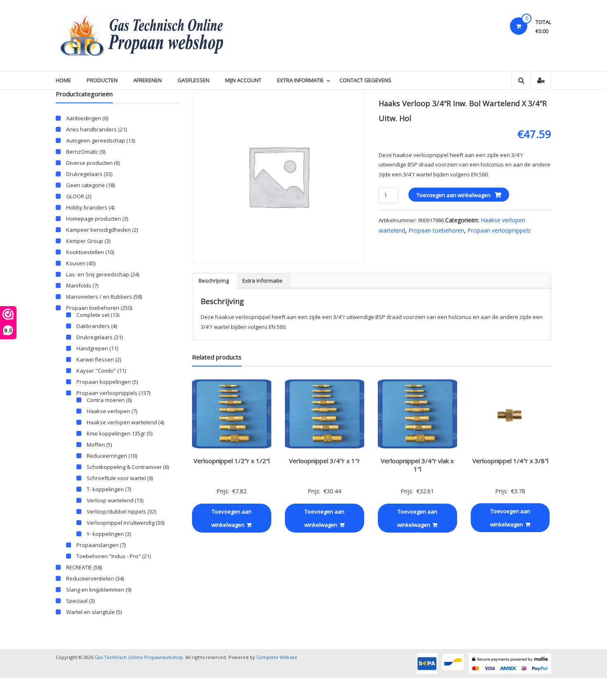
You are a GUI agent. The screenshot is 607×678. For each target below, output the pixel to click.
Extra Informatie (300, 80)
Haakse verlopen (108, 411)
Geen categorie (85, 185)
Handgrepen (92, 348)
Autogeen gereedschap (95, 140)
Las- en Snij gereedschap (97, 274)
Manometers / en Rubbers (99, 296)
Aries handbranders (91, 129)
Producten (102, 80)
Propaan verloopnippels (499, 230)
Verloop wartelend (110, 500)
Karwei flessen (95, 359)
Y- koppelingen (105, 534)
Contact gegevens (365, 80)
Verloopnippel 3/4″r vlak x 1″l (417, 465)
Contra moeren (106, 400)
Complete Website (276, 657)
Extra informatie (262, 280)
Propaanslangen (97, 545)
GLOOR (75, 196)
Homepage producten (93, 218)
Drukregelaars (84, 174)
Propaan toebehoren (436, 230)
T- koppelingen (105, 489)
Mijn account (243, 80)
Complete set (92, 315)
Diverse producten (89, 163)
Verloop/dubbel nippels (116, 511)
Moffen (96, 444)
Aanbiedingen (83, 118)
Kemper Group (84, 241)
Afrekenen (147, 80)
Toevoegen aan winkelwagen (454, 195)
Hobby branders (86, 207)
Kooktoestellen (85, 252)
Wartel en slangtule (90, 612)
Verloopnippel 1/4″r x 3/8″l (510, 461)
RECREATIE (79, 567)
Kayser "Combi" (96, 370)
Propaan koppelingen (103, 381)
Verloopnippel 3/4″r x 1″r (324, 461)
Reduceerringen (107, 455)
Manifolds (78, 285)
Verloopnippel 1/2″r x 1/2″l (232, 461)
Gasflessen (193, 80)
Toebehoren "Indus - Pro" (108, 556)
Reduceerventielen (90, 578)
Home (63, 80)
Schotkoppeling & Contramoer (124, 467)
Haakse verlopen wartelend (122, 422)
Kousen (75, 263)
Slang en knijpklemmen (95, 589)
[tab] (213, 281)
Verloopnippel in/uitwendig (120, 522)
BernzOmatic (82, 151)
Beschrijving (214, 280)
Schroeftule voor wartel (116, 478)
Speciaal (77, 600)
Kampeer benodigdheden (98, 229)
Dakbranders (93, 326)
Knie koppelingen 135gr (116, 433)
